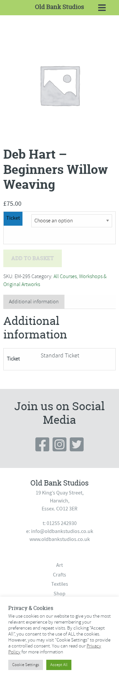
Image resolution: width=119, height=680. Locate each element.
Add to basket (32, 258)
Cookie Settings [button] (25, 664)
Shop (59, 593)
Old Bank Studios (59, 7)
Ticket (13, 218)
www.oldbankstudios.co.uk (59, 539)
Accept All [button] (58, 664)
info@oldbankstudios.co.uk (62, 531)
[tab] (33, 302)
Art (59, 565)
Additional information (34, 301)
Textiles (59, 584)
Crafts (59, 574)
